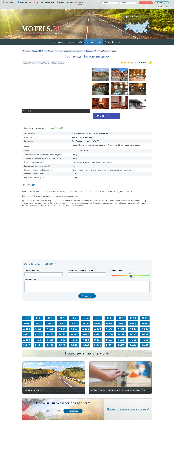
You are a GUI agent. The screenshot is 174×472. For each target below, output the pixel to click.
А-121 (85, 328)
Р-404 (133, 345)
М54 (74, 323)
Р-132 (62, 339)
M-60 (133, 323)
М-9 (121, 317)
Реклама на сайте (75, 42)
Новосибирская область (72, 51)
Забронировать (106, 115)
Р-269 (97, 345)
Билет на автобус (66, 2)
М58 (121, 323)
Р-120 (50, 339)
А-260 (109, 334)
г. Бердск (88, 51)
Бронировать (60, 42)
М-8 (109, 317)
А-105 (38, 328)
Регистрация (161, 3)
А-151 (26, 334)
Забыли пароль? (162, 6)
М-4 (62, 317)
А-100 (145, 323)
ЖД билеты (10, 2)
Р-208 (121, 339)
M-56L (97, 323)
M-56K (109, 323)
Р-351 (109, 345)
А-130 (97, 328)
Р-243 (86, 345)
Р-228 (50, 345)
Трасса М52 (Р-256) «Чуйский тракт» (46, 51)
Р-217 (26, 345)
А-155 (50, 334)
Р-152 (74, 339)
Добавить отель (93, 42)
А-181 (97, 334)
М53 (62, 323)
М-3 (50, 317)
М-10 (133, 317)
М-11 (145, 317)
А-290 (133, 334)
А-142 (109, 328)
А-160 (74, 334)
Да (47, 410)
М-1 (26, 317)
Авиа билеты (25, 2)
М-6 (86, 317)
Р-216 (145, 339)
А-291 (145, 334)
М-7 (97, 317)
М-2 (38, 317)
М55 (85, 323)
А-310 (26, 339)
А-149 (145, 328)
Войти (145, 3)
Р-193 (109, 339)
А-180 (85, 334)
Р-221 (38, 345)
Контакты (116, 42)
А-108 (50, 328)
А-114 (62, 328)
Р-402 (121, 345)
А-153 (38, 334)
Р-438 (145, 345)
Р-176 (97, 339)
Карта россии (131, 16)
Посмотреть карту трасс (84, 353)
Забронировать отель (45, 2)
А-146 (121, 328)
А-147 (133, 328)
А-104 (26, 328)
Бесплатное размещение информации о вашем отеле (118, 389)
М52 (50, 323)
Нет (58, 410)
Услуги (107, 42)
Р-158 (86, 339)
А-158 (62, 334)
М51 (38, 323)
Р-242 (74, 345)
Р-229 (62, 345)
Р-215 (133, 339)
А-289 (121, 334)
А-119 (74, 328)
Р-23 (38, 339)
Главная (26, 51)
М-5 (74, 317)
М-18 (26, 323)
